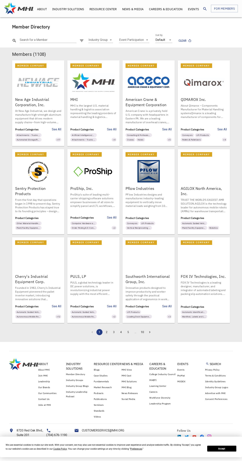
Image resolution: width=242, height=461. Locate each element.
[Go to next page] (150, 332)
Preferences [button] (136, 449)
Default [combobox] (160, 40)
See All (56, 129)
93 (142, 332)
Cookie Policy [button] (60, 449)
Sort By (159, 35)
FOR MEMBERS (224, 8)
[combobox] (100, 40)
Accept (221, 448)
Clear (182, 40)
